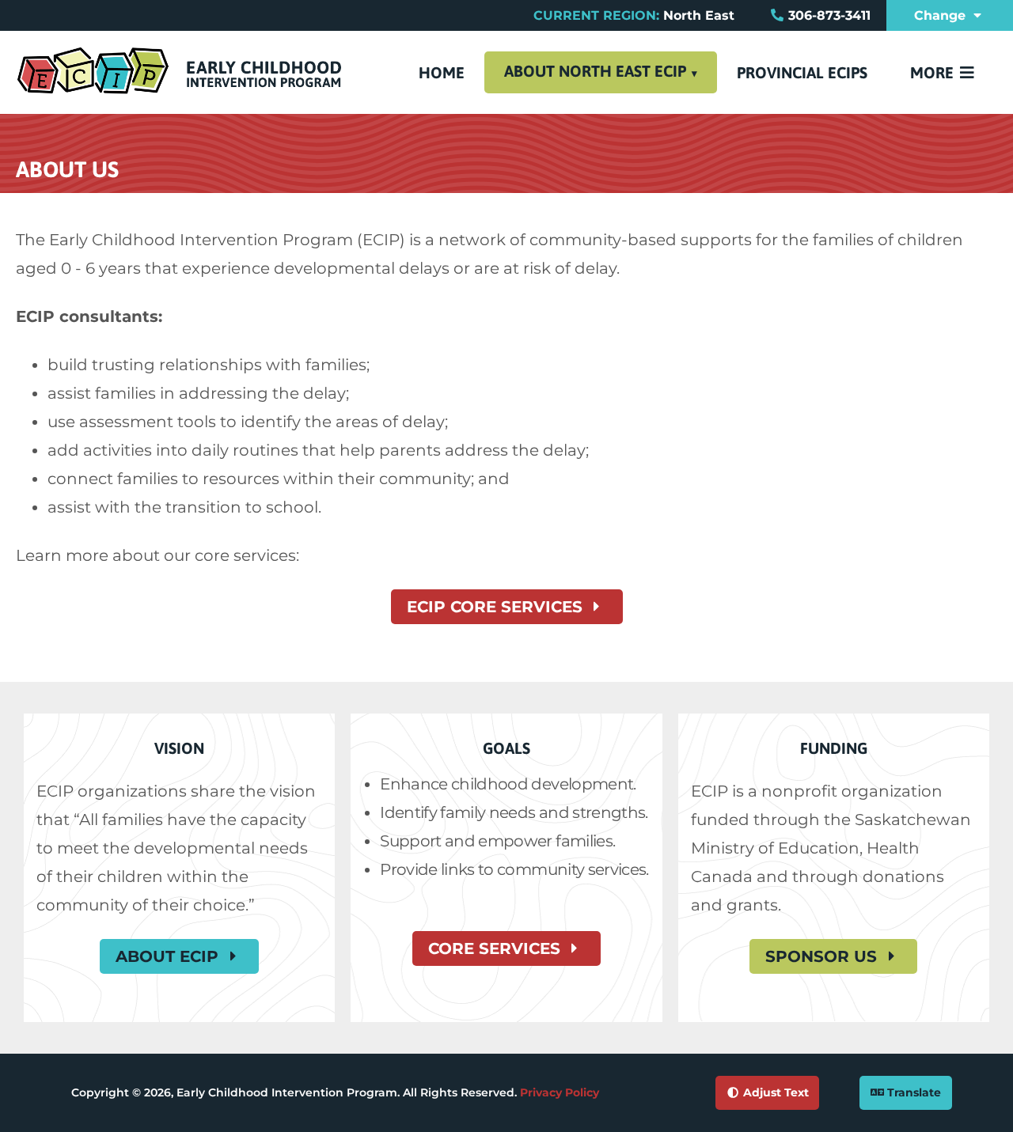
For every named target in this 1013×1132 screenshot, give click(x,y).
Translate (912, 1092)
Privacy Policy (559, 1092)
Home (442, 72)
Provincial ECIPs (802, 72)
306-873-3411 (829, 15)
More (934, 72)
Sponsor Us (823, 956)
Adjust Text (774, 1092)
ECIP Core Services (497, 606)
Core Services (496, 948)
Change (941, 15)
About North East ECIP (595, 71)
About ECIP (169, 956)
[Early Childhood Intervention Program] (179, 90)
